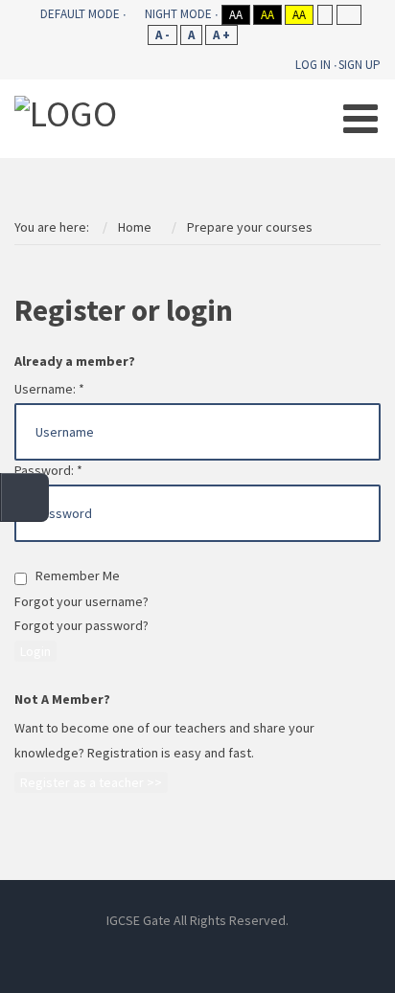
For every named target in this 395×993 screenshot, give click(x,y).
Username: (49, 388)
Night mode (178, 14)
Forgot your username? (81, 601)
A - (162, 35)
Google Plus (283, 948)
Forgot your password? (81, 625)
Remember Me (73, 575)
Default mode (80, 14)
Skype (197, 948)
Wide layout (348, 15)
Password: (48, 470)
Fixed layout (324, 15)
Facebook (111, 948)
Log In (313, 64)
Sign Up (359, 64)
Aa (236, 15)
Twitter (240, 948)
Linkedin (154, 948)
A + (221, 35)
